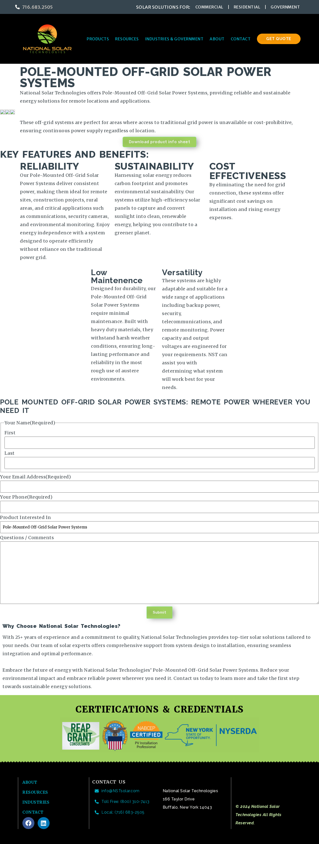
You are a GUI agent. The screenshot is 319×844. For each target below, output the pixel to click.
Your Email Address (35, 477)
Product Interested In (25, 517)
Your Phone (26, 497)
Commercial (209, 6)
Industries (35, 802)
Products (98, 38)
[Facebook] (28, 823)
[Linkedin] (44, 823)
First (10, 433)
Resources (127, 38)
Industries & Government (174, 38)
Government (285, 6)
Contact (241, 38)
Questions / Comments (27, 537)
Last (9, 453)
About (217, 38)
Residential (247, 6)
